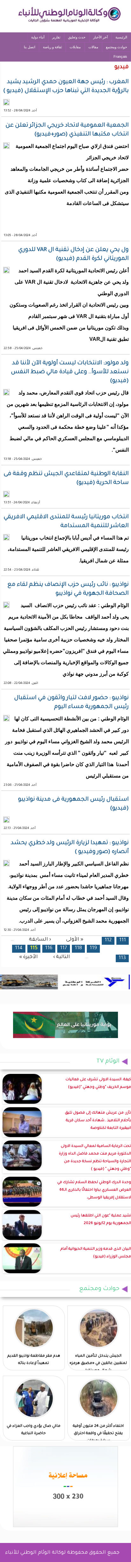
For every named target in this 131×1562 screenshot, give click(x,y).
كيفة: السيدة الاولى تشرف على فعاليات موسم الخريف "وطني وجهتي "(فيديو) (98, 1083)
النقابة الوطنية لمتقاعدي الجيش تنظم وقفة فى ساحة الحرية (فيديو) (66, 478)
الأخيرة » (28, 957)
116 (48, 948)
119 (93, 948)
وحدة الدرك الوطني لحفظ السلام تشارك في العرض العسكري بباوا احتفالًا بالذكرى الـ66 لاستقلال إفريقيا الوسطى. (94, 1190)
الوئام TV (108, 1061)
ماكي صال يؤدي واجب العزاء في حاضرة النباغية (33, 1430)
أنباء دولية (38, 37)
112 (108, 940)
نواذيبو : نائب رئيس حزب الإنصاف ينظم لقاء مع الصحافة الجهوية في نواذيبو (68, 589)
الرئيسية (121, 37)
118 (78, 948)
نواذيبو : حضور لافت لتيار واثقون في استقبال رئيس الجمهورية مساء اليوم (71, 702)
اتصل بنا (29, 47)
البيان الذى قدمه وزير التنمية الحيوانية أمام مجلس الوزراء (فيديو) (95, 1253)
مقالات (93, 47)
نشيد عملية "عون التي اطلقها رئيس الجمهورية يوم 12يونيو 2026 (101, 1220)
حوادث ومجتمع (116, 47)
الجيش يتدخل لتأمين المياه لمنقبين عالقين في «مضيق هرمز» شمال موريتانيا (98, 1363)
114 (19, 948)
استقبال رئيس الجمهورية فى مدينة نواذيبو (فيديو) (73, 804)
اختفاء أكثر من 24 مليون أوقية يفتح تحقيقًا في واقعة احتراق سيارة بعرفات (98, 1433)
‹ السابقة (40, 939)
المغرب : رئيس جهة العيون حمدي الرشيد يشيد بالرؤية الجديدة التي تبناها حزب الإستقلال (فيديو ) (66, 86)
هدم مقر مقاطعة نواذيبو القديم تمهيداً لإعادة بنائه (33, 1360)
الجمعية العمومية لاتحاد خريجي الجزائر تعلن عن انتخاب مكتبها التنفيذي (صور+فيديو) (67, 130)
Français (120, 56)
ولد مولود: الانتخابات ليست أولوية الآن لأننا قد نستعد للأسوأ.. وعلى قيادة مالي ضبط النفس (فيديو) (70, 372)
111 (122, 940)
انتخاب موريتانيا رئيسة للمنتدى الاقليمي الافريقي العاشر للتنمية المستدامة (66, 521)
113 (122, 958)
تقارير (56, 37)
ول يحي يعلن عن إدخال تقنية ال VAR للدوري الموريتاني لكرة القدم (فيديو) (73, 254)
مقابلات (75, 47)
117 (63, 948)
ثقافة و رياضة (52, 47)
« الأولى (74, 939)
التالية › (61, 957)
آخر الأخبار (100, 37)
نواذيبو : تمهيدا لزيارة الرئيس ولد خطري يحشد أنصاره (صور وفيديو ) (70, 847)
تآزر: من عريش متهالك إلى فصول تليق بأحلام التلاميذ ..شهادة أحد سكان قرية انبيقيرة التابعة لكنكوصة (98, 1120)
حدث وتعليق (77, 37)
